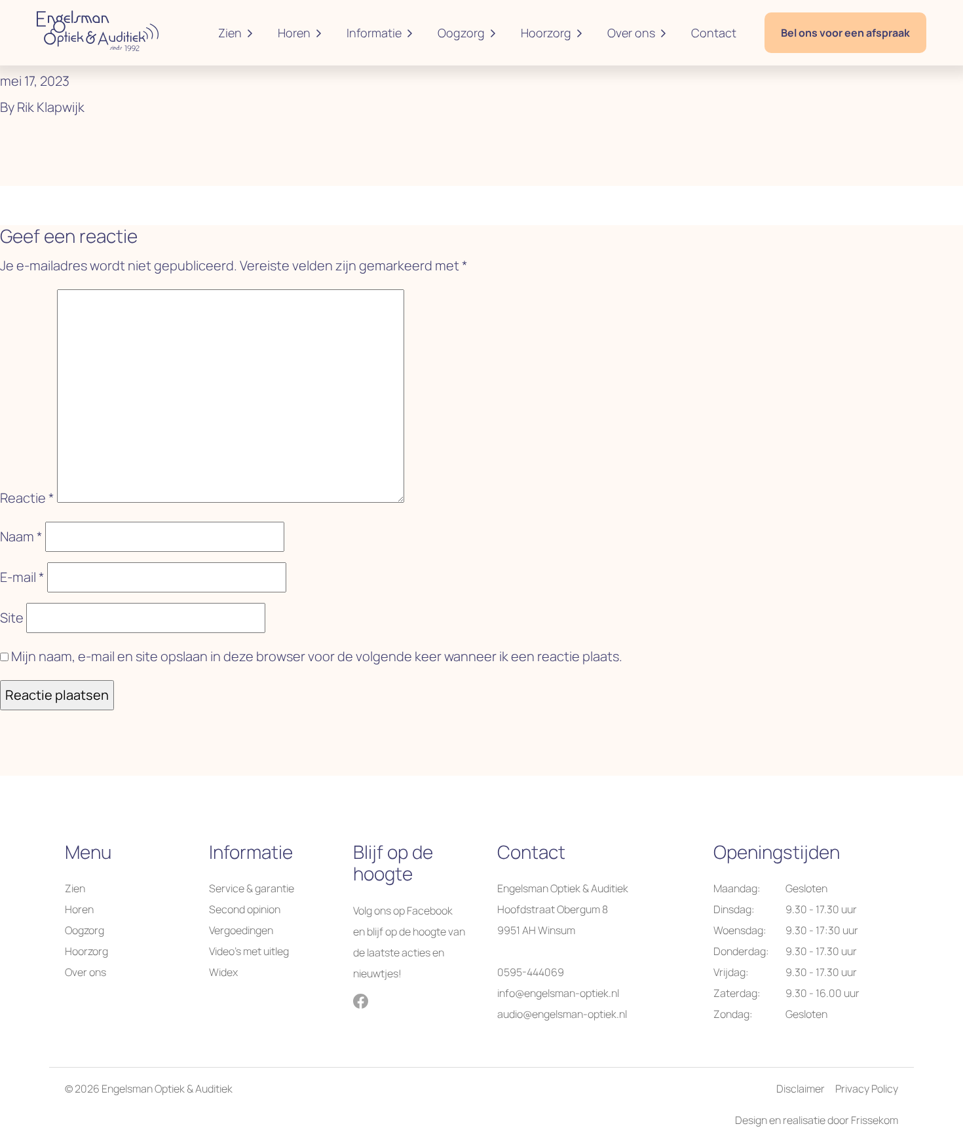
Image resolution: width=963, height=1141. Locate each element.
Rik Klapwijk (51, 107)
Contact (713, 33)
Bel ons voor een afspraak (845, 33)
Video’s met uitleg (249, 951)
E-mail (22, 577)
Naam (21, 536)
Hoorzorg (546, 33)
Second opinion (244, 909)
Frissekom (874, 1120)
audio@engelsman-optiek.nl (562, 1014)
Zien (230, 33)
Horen (294, 33)
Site (12, 617)
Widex (223, 972)
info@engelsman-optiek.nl (558, 993)
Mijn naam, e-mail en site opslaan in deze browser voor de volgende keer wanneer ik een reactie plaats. (316, 656)
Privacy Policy (866, 1088)
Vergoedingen (241, 930)
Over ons (631, 33)
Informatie (374, 33)
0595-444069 (530, 972)
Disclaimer (800, 1088)
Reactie (27, 498)
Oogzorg (461, 33)
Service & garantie (251, 888)
